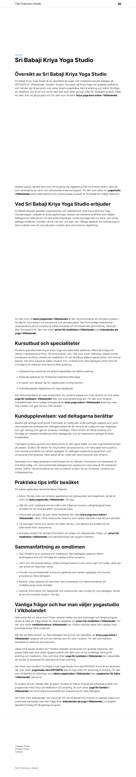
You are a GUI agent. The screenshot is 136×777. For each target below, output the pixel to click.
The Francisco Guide (28, 3)
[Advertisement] (68, 28)
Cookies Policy (22, 746)
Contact (19, 752)
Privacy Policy (22, 749)
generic (19, 55)
